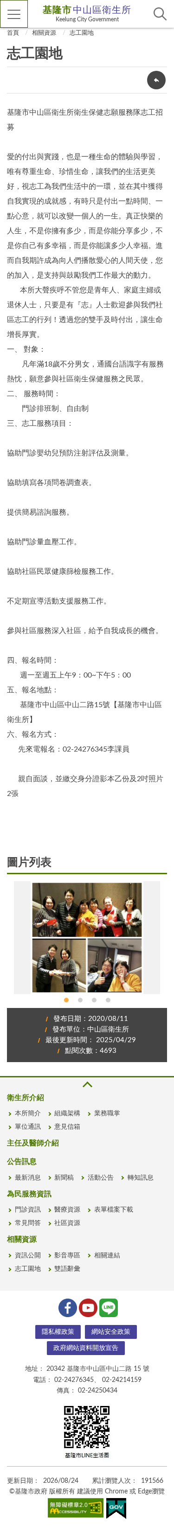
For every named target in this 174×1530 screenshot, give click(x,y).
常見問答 (28, 1223)
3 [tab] (94, 1000)
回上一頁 (156, 80)
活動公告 (101, 1178)
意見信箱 (67, 1127)
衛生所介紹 (25, 1097)
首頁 (13, 33)
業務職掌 (107, 1113)
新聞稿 (64, 1178)
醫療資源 (67, 1210)
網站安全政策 (110, 1332)
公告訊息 (22, 1161)
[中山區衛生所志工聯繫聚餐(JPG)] (87, 937)
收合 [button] (87, 1084)
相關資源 (44, 33)
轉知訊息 (141, 1178)
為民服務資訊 (29, 1194)
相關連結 (107, 1255)
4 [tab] (108, 1000)
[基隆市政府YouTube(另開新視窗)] (87, 1307)
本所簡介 (28, 1113)
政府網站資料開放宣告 (85, 1348)
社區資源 (67, 1223)
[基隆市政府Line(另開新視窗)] (107, 1307)
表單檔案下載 (113, 1210)
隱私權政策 (58, 1332)
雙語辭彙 (67, 1269)
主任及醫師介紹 (33, 1143)
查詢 (160, 14)
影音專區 (67, 1255)
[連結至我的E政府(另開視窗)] (116, 1510)
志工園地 (82, 33)
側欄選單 (14, 14)
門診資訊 (28, 1210)
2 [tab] (80, 1000)
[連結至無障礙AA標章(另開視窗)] (75, 1510)
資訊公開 (28, 1255)
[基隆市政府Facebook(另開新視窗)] (67, 1307)
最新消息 (28, 1178)
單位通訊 (28, 1127)
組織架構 (67, 1113)
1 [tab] (66, 1000)
